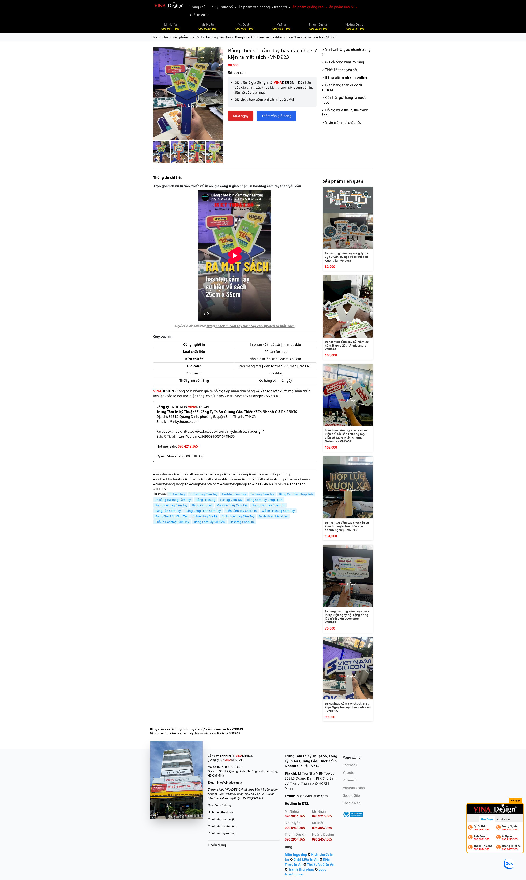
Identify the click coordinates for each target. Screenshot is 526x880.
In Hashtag (177, 494)
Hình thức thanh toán (221, 812)
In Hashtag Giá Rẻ (205, 516)
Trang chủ (198, 7)
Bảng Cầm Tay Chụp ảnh (296, 494)
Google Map (351, 803)
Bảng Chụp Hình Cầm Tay (203, 511)
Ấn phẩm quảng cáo (308, 7)
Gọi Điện (487, 819)
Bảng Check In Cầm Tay (171, 516)
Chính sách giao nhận (222, 833)
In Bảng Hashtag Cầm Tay (173, 500)
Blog (288, 847)
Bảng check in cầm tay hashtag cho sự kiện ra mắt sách (251, 326)
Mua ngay (240, 116)
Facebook (350, 765)
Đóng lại (515, 800)
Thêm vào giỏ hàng (276, 116)
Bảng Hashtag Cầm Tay (171, 505)
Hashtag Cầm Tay (234, 494)
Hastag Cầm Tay (231, 500)
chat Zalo (503, 819)
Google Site (351, 795)
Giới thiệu (197, 15)
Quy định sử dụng (219, 805)
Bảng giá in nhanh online (346, 77)
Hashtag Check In (242, 522)
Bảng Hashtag (205, 500)
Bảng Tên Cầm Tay (168, 511)
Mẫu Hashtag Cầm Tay (232, 505)
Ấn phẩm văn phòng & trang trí (262, 7)
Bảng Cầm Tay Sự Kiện (209, 522)
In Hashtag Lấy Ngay (273, 516)
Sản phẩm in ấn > (185, 37)
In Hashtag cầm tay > (217, 37)
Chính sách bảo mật (221, 819)
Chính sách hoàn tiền (221, 826)
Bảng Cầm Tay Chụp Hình (264, 500)
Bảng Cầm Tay (202, 505)
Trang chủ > (161, 37)
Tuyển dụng (217, 845)
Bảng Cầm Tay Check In (268, 505)
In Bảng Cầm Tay (262, 494)
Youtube (349, 772)
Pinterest (349, 780)
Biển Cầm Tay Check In (241, 511)
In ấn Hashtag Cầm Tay (238, 516)
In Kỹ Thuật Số (222, 7)
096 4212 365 (188, 446)
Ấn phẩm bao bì (341, 7)
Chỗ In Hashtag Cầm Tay (172, 522)
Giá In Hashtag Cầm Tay (278, 511)
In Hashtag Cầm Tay (203, 494)
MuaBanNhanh (354, 788)
